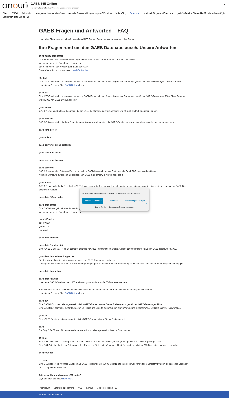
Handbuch (67, 379)
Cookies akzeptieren (93, 200)
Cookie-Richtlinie (101, 207)
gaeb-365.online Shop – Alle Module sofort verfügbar (201, 13)
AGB (80, 388)
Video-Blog (121, 13)
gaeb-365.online (80, 70)
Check (6, 13)
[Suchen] (225, 5)
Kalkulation (26, 13)
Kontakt (89, 388)
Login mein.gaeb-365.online (16, 17)
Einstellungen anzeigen (135, 200)
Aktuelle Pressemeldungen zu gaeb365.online (90, 13)
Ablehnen (113, 200)
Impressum (130, 207)
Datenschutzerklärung (117, 207)
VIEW (15, 13)
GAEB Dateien (72, 85)
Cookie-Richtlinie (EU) (107, 388)
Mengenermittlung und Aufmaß (50, 13)
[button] (138, 13)
